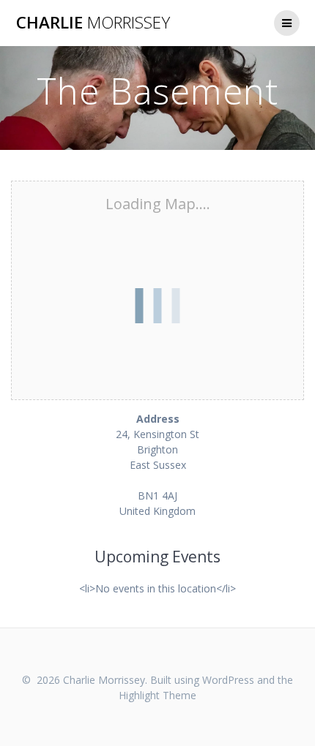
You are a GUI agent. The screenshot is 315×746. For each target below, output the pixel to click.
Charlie (93, 23)
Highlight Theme (157, 695)
